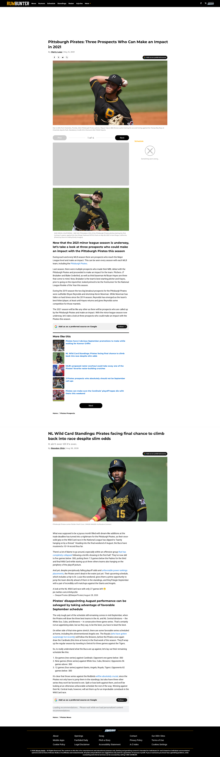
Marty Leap (56, 52)
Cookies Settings (159, 744)
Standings (62, 3)
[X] (206, 3)
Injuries (79, 3)
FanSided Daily (81, 740)
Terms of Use (158, 740)
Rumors (41, 3)
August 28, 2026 (91, 595)
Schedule (51, 3)
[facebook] (201, 3)
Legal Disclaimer (82, 744)
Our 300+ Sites (158, 736)
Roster (71, 3)
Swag (101, 736)
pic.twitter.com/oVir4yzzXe (65, 592)
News (33, 3)
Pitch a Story (104, 740)
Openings (78, 736)
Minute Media (40, 750)
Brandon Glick (58, 448)
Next (122, 138)
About (55, 736)
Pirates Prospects (67, 413)
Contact (133, 736)
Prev (60, 138)
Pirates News (65, 717)
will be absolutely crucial (107, 676)
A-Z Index (134, 744)
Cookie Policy (59, 744)
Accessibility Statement (110, 744)
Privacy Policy (136, 740)
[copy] (66, 57)
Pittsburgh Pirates (79, 263)
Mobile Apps (58, 740)
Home (55, 413)
